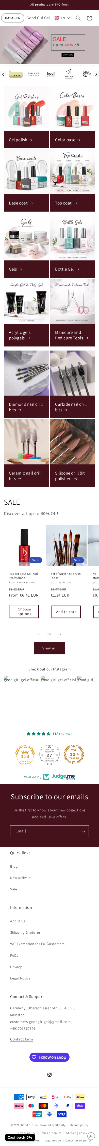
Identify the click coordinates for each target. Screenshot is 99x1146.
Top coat (63, 203)
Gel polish (18, 139)
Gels (13, 269)
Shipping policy (76, 1133)
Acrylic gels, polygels (20, 335)
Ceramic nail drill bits (25, 475)
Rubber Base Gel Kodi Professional (24, 576)
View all (49, 648)
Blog (14, 866)
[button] (12, 18)
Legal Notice (20, 978)
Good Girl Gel (30, 1125)
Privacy (16, 967)
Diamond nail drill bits (26, 407)
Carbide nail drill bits (71, 407)
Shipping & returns (25, 932)
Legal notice (52, 1140)
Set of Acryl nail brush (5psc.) (66, 576)
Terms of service (50, 1133)
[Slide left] (38, 633)
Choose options (24, 611)
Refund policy (79, 1125)
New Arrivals (20, 877)
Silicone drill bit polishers (70, 475)
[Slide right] (60, 633)
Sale (13, 889)
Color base (65, 139)
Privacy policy (25, 1133)
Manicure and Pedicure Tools (69, 335)
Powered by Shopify (53, 1125)
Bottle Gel (64, 269)
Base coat (18, 203)
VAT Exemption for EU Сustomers (37, 944)
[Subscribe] (83, 831)
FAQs (14, 955)
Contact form (21, 1039)
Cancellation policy (78, 1140)
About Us (17, 921)
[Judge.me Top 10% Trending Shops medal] (74, 754)
